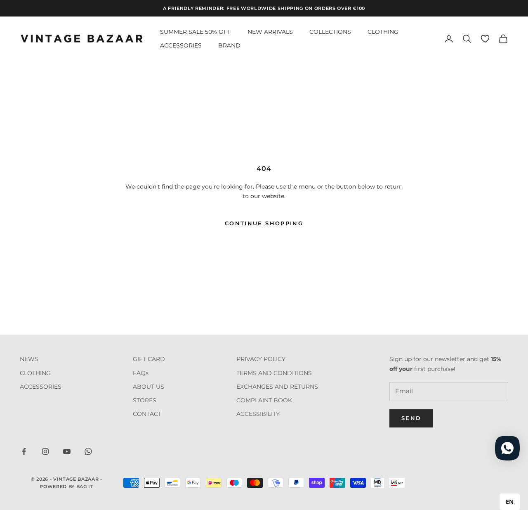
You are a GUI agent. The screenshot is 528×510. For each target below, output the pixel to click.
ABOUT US (148, 386)
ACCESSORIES (181, 45)
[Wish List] (485, 39)
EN (510, 501)
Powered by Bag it (66, 486)
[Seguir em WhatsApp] (88, 451)
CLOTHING (383, 31)
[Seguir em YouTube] (67, 451)
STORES (144, 400)
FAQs (140, 373)
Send (411, 418)
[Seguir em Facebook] (24, 451)
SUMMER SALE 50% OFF (195, 31)
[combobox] (510, 501)
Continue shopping (264, 223)
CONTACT (147, 414)
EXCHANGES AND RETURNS (277, 386)
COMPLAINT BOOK (264, 400)
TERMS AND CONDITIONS (274, 373)
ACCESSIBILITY (258, 414)
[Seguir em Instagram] (45, 451)
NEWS (29, 359)
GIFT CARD (149, 359)
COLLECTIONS (330, 31)
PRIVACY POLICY (260, 359)
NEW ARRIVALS (270, 31)
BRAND (229, 45)
